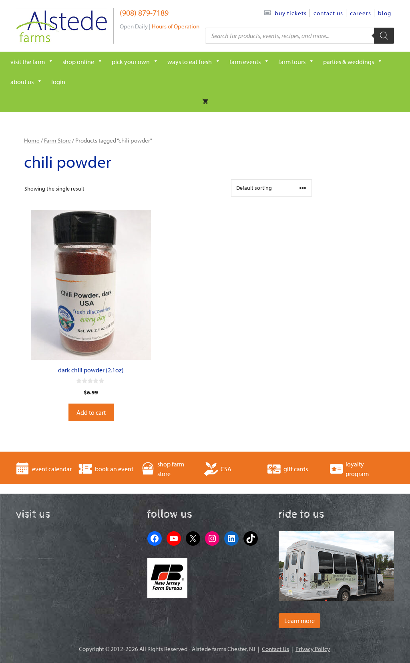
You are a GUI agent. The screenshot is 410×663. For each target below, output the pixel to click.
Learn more (299, 621)
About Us (22, 82)
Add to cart (91, 412)
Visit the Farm (27, 62)
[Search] (384, 36)
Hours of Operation (175, 26)
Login (58, 82)
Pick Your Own (131, 62)
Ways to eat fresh (189, 62)
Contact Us (328, 13)
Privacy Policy (312, 649)
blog (384, 13)
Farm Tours (291, 62)
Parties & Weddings (348, 62)
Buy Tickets (291, 13)
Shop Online (78, 62)
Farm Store (57, 140)
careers (360, 13)
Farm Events (245, 62)
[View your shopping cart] (205, 102)
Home (32, 140)
